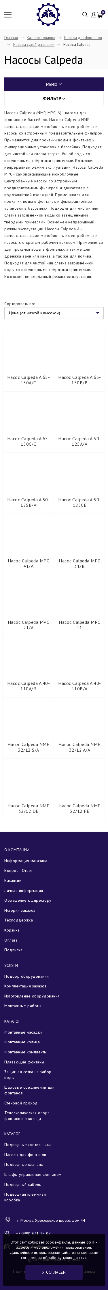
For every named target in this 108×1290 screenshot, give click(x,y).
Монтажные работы (22, 1005)
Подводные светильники (27, 1144)
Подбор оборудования (26, 976)
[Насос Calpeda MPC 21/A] (28, 594)
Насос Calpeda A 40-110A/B (28, 685)
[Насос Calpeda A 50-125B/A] (28, 472)
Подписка (13, 949)
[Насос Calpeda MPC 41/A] (28, 533)
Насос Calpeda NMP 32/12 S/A (28, 747)
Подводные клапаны (24, 1164)
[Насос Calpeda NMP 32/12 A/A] (80, 717)
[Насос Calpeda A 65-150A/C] (28, 350)
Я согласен (54, 1272)
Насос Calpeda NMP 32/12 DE (28, 808)
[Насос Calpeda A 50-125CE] (80, 472)
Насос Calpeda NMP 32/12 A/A (79, 747)
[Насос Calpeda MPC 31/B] (80, 533)
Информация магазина (26, 860)
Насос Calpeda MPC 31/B (80, 563)
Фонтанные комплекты (25, 1052)
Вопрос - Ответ (18, 870)
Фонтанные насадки (23, 1032)
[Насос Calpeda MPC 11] (80, 594)
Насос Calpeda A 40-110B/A (79, 685)
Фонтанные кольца (22, 1042)
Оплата (11, 940)
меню (51, 84)
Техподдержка (18, 920)
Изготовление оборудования (32, 996)
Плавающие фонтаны (24, 1062)
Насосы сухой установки (33, 44)
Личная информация (23, 890)
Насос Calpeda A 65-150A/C (28, 379)
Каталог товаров (41, 38)
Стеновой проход (21, 1103)
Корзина (12, 930)
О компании (16, 849)
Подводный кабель (22, 1184)
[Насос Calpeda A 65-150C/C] (28, 411)
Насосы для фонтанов (83, 38)
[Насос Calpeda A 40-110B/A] (80, 656)
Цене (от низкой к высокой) (34, 313)
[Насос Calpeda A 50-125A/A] (80, 411)
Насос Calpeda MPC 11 (80, 624)
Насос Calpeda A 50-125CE (79, 502)
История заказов (20, 910)
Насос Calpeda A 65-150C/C (28, 441)
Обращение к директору (28, 900)
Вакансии (12, 880)
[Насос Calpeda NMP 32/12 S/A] (28, 717)
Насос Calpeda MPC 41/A (29, 563)
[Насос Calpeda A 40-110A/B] (28, 656)
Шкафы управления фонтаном (33, 1174)
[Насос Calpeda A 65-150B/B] (80, 350)
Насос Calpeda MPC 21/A (29, 624)
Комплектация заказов (25, 986)
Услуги (11, 965)
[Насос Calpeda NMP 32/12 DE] (28, 778)
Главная (11, 38)
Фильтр (52, 98)
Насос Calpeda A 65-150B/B (79, 379)
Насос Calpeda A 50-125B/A (28, 502)
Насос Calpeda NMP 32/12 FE (79, 808)
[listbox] (54, 313)
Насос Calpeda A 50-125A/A (79, 441)
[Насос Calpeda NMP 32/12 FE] (80, 778)
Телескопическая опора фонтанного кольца (27, 1115)
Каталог (12, 1021)
